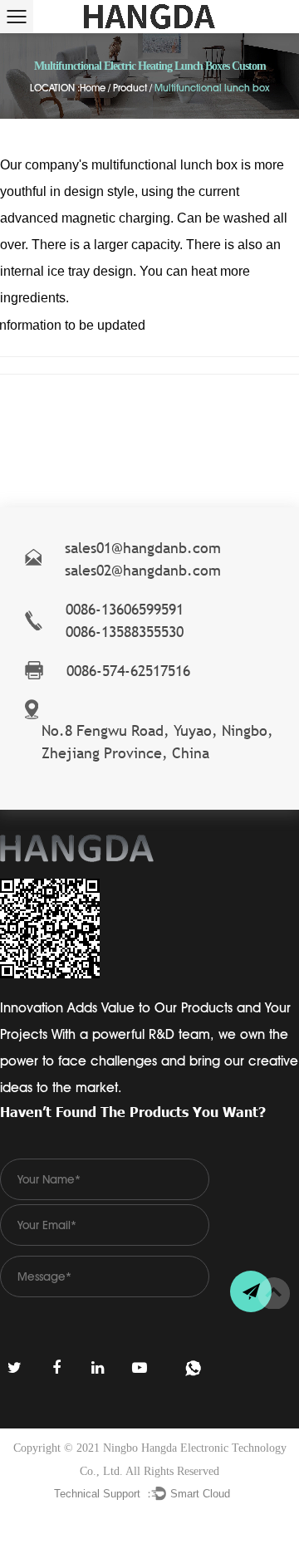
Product (130, 87)
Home (92, 87)
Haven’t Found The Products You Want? (133, 1111)
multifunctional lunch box (164, 165)
